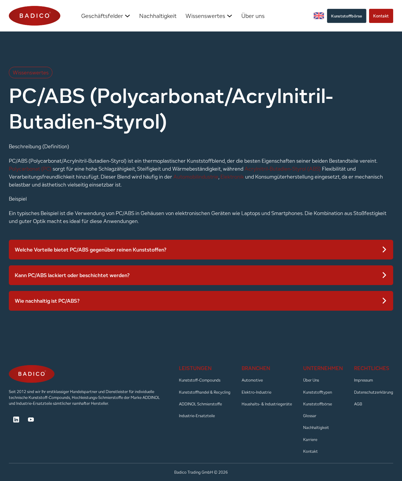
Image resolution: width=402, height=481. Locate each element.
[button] (201, 249)
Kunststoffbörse (346, 15)
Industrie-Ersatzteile (197, 415)
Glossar (309, 415)
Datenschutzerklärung (373, 392)
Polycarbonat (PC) (30, 168)
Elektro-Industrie (256, 392)
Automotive (252, 380)
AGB (358, 404)
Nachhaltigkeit (158, 16)
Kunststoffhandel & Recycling (204, 392)
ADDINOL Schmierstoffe (200, 404)
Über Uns (311, 380)
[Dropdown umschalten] (127, 16)
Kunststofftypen (317, 392)
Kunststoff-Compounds (199, 380)
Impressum (363, 380)
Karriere (310, 439)
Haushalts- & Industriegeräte (267, 404)
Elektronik (232, 176)
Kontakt (381, 16)
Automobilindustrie (195, 176)
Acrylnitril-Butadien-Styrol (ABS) (283, 168)
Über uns (253, 16)
